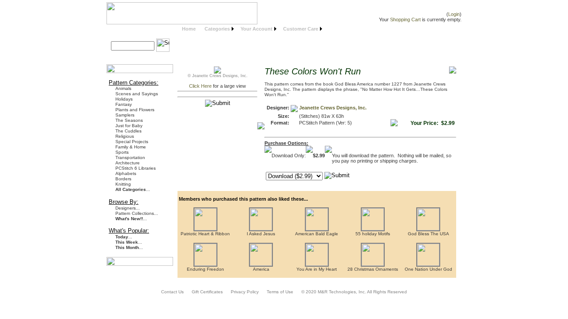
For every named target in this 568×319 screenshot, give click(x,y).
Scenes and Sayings (136, 93)
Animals (123, 88)
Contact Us (172, 291)
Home (189, 28)
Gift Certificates (207, 291)
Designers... (127, 208)
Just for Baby (128, 125)
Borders (123, 178)
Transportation (130, 157)
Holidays (124, 99)
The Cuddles (128, 130)
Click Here (200, 86)
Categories (217, 28)
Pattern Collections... (136, 213)
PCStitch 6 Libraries (135, 168)
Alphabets (125, 173)
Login (454, 14)
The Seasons (129, 120)
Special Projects (131, 141)
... (132, 189)
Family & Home (130, 146)
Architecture (127, 162)
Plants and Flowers (134, 109)
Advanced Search (135, 56)
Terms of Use (280, 291)
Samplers (124, 115)
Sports (122, 152)
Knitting (123, 184)
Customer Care (300, 28)
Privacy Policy (245, 291)
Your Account (256, 28)
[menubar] (251, 29)
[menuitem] (189, 29)
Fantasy (123, 104)
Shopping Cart (405, 19)
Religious (124, 136)
